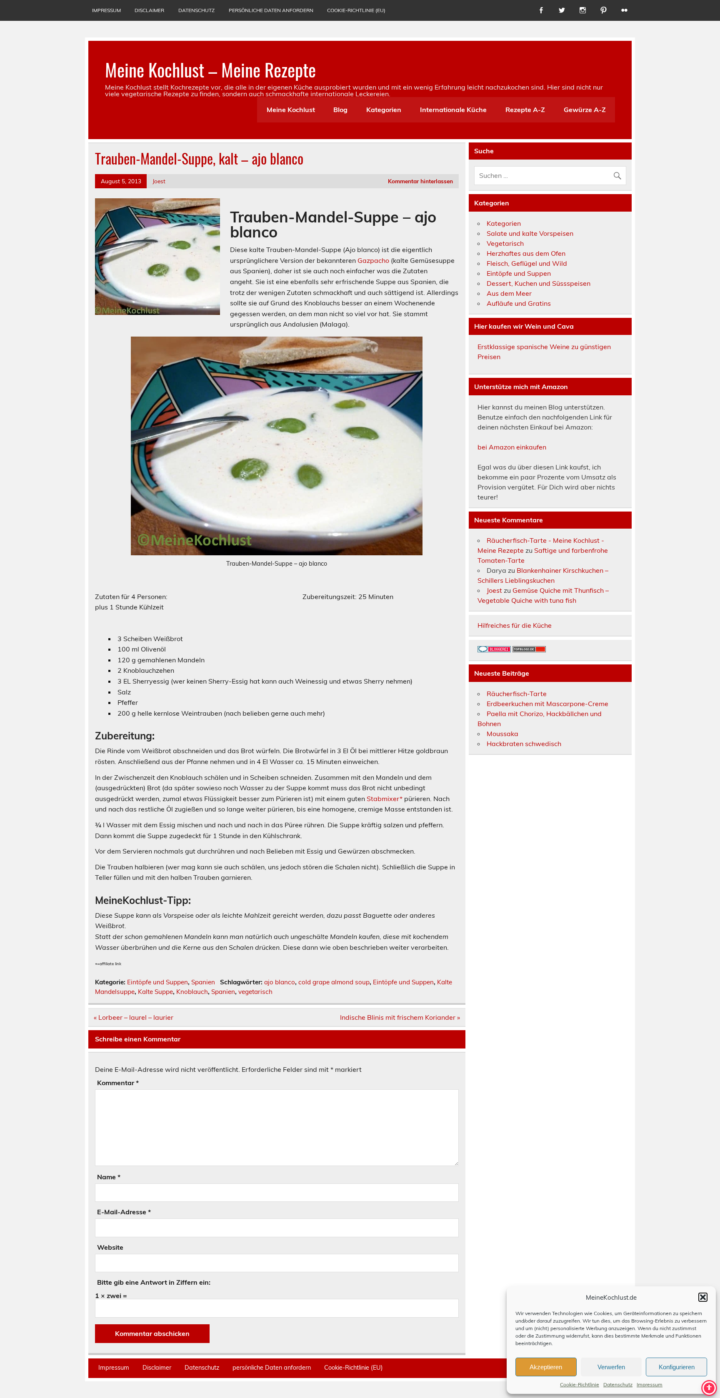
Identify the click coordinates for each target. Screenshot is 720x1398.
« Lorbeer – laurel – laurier (133, 1017)
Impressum (649, 1384)
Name (108, 1176)
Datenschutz (617, 1384)
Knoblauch (192, 992)
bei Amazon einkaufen (512, 447)
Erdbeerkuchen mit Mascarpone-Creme (547, 703)
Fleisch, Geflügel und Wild (527, 263)
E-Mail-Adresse (124, 1211)
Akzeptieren (546, 1367)
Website (110, 1247)
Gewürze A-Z (585, 109)
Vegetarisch (505, 243)
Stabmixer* (385, 798)
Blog (340, 109)
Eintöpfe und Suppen (157, 982)
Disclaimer (149, 10)
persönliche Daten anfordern (271, 10)
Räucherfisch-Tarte (517, 693)
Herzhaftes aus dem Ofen (526, 253)
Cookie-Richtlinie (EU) (356, 10)
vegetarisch (255, 992)
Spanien (203, 982)
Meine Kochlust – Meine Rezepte (210, 69)
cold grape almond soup (334, 982)
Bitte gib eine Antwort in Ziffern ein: (153, 1282)
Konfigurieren (677, 1367)
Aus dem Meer (509, 293)
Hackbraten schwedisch (524, 743)
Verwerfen (611, 1367)
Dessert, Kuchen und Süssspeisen (538, 283)
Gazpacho (373, 260)
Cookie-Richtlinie (579, 1384)
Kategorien (383, 109)
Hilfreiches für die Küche (515, 625)
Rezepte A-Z (525, 109)
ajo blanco (279, 982)
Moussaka (502, 733)
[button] (703, 1297)
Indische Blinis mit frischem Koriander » (400, 1017)
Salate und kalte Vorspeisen (530, 233)
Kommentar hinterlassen (420, 181)
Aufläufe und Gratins (519, 303)
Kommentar (118, 1082)
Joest (158, 181)
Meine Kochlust (291, 109)
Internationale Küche (453, 109)
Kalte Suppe (155, 992)
